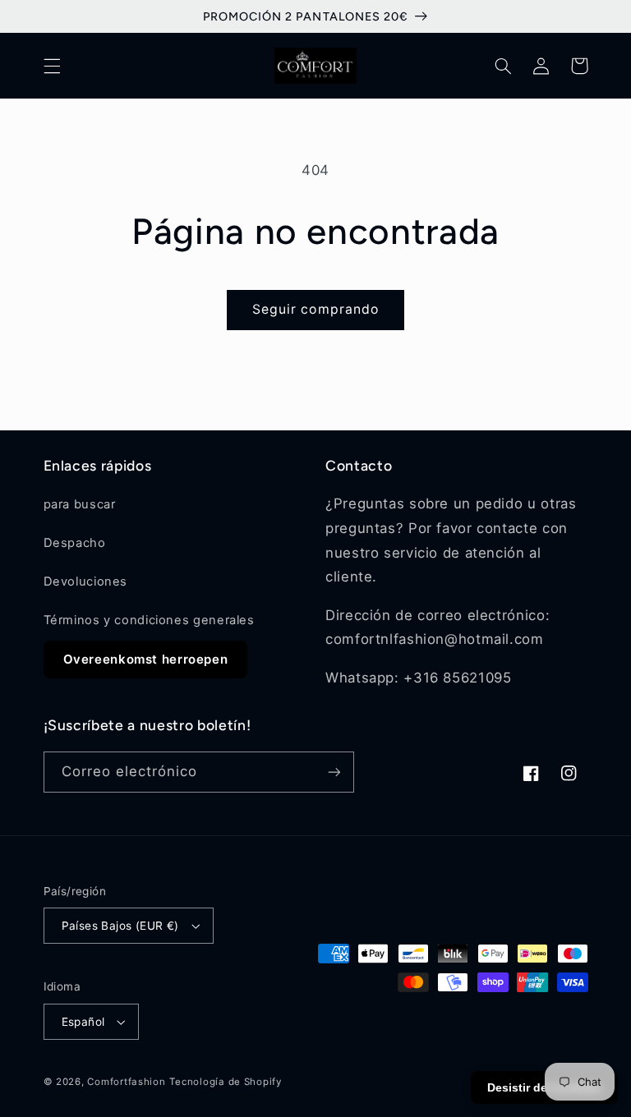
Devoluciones (86, 581)
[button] (52, 66)
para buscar (80, 504)
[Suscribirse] (333, 772)
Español (83, 1021)
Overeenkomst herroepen (145, 659)
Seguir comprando (315, 309)
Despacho (75, 543)
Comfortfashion (126, 1081)
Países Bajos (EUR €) (120, 925)
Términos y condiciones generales (149, 620)
